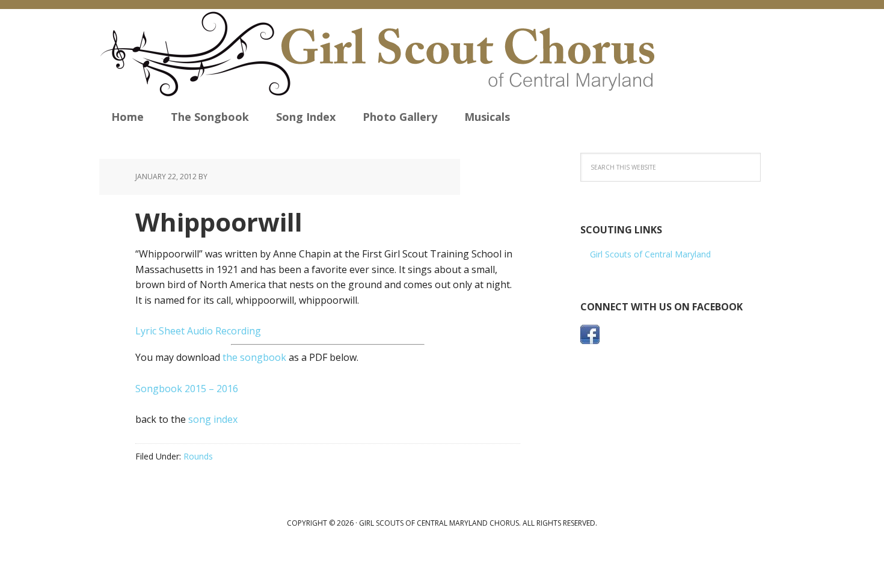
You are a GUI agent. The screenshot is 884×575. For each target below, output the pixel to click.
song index (213, 419)
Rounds (198, 456)
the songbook (254, 357)
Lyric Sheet (160, 330)
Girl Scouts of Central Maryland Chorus (395, 54)
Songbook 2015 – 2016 (186, 388)
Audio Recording (224, 330)
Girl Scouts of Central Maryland (650, 254)
